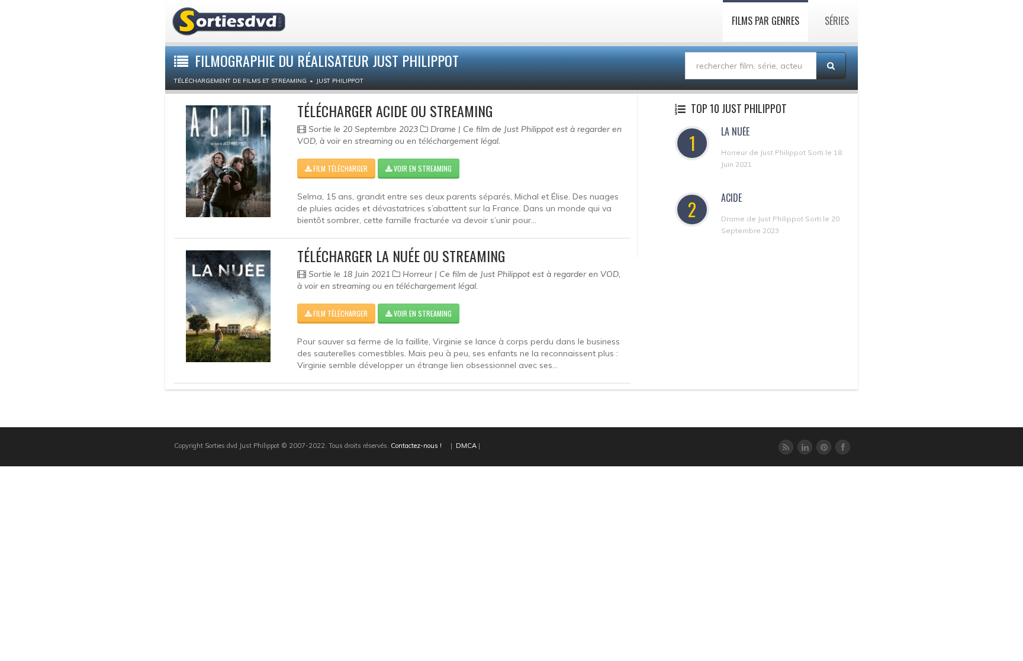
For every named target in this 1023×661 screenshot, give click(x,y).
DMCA (466, 445)
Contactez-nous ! (416, 445)
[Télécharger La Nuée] (228, 306)
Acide (731, 198)
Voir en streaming (422, 168)
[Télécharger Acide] (228, 161)
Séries (837, 21)
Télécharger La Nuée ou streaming (401, 255)
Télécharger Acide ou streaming (395, 110)
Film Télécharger (339, 168)
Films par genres (765, 21)
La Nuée (735, 131)
